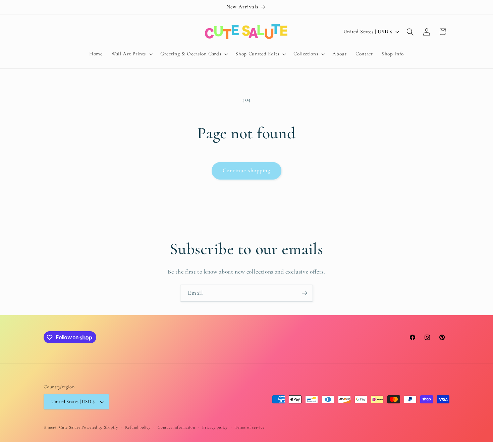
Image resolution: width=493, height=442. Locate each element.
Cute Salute (69, 427)
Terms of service (249, 427)
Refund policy (138, 427)
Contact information (176, 427)
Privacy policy (215, 427)
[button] (131, 54)
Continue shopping (247, 170)
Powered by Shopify (99, 427)
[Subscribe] (304, 293)
